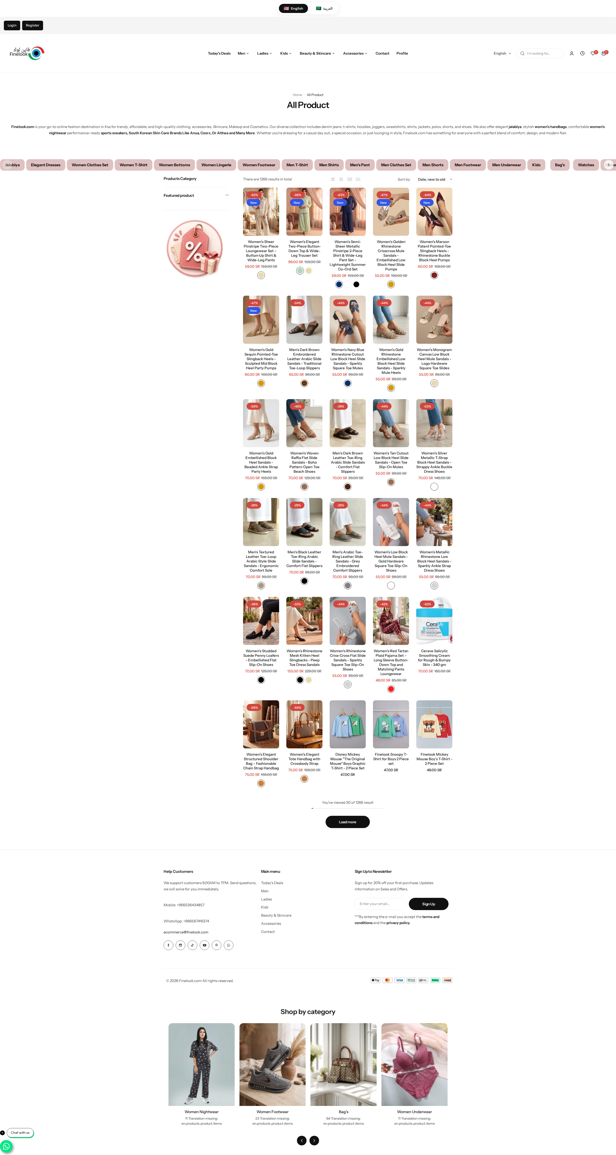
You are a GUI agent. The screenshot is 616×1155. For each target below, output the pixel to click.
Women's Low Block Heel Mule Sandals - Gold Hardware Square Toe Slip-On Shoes (391, 561)
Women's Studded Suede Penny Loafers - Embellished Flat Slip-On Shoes (261, 658)
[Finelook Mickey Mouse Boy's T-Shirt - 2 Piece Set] (434, 724)
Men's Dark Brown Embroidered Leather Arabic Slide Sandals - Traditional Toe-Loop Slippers (304, 358)
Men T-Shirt (297, 164)
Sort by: (404, 179)
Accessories (271, 923)
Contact (268, 931)
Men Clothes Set (396, 164)
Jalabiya (12, 164)
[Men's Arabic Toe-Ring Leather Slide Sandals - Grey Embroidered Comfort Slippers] (348, 522)
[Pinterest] (216, 945)
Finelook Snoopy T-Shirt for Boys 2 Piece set (391, 759)
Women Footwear (259, 164)
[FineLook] (26, 53)
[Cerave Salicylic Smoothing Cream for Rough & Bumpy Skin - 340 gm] (434, 621)
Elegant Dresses (45, 164)
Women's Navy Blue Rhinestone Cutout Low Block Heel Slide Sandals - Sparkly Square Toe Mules (347, 358)
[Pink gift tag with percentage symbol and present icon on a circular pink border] (196, 248)
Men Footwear (468, 164)
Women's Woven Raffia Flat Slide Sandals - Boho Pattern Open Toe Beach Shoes (304, 462)
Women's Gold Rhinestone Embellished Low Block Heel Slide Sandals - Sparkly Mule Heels (391, 361)
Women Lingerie (216, 164)
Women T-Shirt (134, 164)
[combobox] (540, 53)
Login (12, 25)
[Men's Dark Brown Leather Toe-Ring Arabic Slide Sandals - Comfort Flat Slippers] (348, 423)
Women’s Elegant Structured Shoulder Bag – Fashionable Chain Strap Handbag (261, 761)
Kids (536, 164)
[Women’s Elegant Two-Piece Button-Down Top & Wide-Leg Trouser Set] (304, 212)
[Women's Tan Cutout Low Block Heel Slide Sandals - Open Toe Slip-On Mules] (391, 423)
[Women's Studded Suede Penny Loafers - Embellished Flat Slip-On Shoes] (261, 621)
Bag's (560, 164)
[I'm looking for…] (522, 53)
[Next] (314, 1140)
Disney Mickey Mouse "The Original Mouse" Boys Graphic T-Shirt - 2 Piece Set (348, 761)
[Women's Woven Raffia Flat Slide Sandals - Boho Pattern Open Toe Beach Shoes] (304, 423)
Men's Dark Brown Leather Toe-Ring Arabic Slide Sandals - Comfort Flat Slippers (348, 462)
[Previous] (302, 1140)
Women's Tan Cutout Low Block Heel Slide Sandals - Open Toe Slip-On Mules (391, 460)
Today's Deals (272, 883)
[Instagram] (180, 945)
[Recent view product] (582, 53)
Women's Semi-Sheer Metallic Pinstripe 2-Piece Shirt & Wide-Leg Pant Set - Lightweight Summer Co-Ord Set (348, 255)
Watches (586, 164)
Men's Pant (360, 164)
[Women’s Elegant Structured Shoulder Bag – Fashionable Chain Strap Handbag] (261, 724)
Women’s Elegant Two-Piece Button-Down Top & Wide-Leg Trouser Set (304, 248)
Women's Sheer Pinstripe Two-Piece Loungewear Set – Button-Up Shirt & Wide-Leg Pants (261, 250)
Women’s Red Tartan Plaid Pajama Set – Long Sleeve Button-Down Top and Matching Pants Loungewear (391, 662)
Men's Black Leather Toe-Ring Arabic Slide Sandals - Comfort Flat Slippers (304, 559)
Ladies (266, 899)
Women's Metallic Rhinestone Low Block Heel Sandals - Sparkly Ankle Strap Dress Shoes (434, 561)
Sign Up (428, 904)
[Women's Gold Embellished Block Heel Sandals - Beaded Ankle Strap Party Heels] (261, 423)
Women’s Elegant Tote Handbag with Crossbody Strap (304, 759)
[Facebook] (168, 945)
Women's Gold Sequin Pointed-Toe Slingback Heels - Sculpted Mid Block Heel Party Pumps (261, 358)
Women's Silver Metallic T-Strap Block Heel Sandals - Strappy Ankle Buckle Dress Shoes (434, 462)
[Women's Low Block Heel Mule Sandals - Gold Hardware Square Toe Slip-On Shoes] (391, 522)
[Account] (571, 53)
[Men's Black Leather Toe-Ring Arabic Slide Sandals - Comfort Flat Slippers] (304, 522)
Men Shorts (433, 164)
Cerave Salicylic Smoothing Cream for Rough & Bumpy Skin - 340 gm (434, 658)
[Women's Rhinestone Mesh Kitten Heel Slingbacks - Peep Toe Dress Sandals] (304, 621)
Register (32, 25)
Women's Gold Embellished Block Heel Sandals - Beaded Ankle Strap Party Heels (261, 462)
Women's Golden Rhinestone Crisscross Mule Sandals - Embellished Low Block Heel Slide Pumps (391, 255)
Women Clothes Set (90, 164)
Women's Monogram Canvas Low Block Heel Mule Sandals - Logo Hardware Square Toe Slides (434, 358)
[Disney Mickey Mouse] (348, 724)
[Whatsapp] (228, 945)
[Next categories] (609, 165)
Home (297, 95)
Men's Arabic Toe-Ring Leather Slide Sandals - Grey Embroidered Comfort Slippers (347, 561)
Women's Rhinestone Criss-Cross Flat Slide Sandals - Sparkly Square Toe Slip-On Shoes (348, 660)
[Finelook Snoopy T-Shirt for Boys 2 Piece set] (391, 724)
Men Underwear (506, 164)
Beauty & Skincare (276, 915)
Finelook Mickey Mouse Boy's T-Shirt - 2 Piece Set (434, 759)
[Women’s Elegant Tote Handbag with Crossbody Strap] (304, 724)
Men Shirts (329, 164)
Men (265, 891)
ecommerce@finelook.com (186, 932)
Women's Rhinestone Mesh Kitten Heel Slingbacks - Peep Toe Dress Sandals (304, 658)
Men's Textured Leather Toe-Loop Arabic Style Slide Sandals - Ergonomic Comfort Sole (261, 561)
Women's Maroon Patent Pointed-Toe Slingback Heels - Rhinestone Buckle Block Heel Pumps (434, 250)
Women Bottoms (174, 164)
